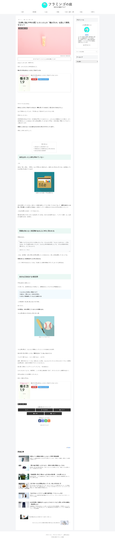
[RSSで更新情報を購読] (49, 420)
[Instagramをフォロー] (42, 420)
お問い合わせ (66, 534)
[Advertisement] (44, 435)
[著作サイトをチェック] (39, 420)
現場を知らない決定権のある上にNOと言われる (45, 148)
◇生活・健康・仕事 (22, 404)
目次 (42, 144)
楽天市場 (34, 79)
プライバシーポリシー (57, 534)
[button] (53, 413)
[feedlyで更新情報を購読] (46, 420)
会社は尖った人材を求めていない (42, 146)
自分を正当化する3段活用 (40, 150)
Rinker (36, 384)
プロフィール (48, 534)
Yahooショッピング (43, 79)
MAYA (86, 35)
